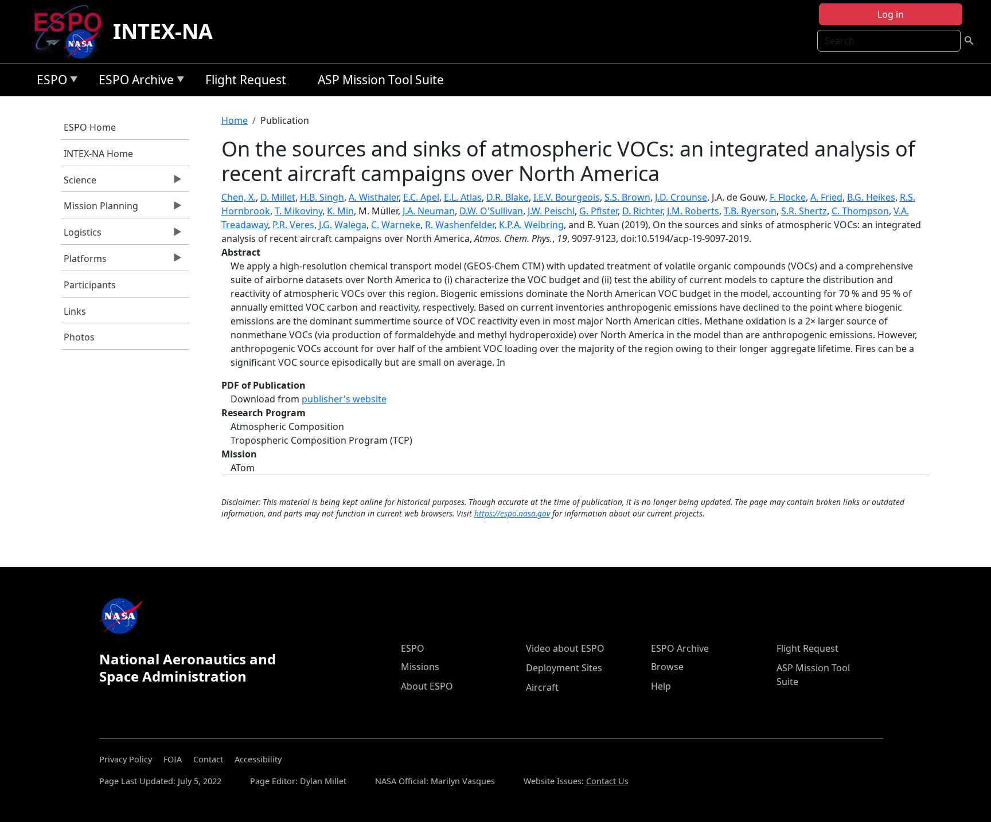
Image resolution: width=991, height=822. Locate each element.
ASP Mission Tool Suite (381, 80)
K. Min (340, 211)
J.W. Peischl (551, 211)
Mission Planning (99, 208)
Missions (420, 666)
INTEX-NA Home (98, 153)
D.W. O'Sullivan (491, 211)
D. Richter (642, 211)
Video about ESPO (565, 648)
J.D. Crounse (681, 197)
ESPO (49, 82)
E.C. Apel (421, 197)
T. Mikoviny (298, 211)
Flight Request (245, 80)
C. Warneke (395, 224)
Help (661, 686)
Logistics (81, 235)
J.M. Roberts (693, 211)
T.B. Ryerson (750, 211)
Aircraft (542, 687)
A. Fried (826, 197)
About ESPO (427, 686)
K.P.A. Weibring (531, 224)
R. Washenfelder (459, 224)
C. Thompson (860, 211)
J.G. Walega (342, 224)
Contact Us (607, 781)
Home (234, 120)
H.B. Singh (322, 197)
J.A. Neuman (429, 211)
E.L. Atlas (463, 197)
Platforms (84, 261)
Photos (79, 337)
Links (75, 311)
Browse (667, 666)
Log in (890, 14)
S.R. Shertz (804, 211)
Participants (90, 285)
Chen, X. (238, 197)
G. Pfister (598, 211)
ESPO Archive (133, 82)
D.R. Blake (507, 197)
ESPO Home (90, 127)
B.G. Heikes (871, 197)
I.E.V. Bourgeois (566, 197)
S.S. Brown (627, 197)
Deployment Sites (564, 667)
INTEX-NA (163, 31)
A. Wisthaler (374, 197)
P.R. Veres (293, 224)
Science (78, 183)
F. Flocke (788, 197)
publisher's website (344, 399)
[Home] (73, 31)
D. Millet (277, 197)
